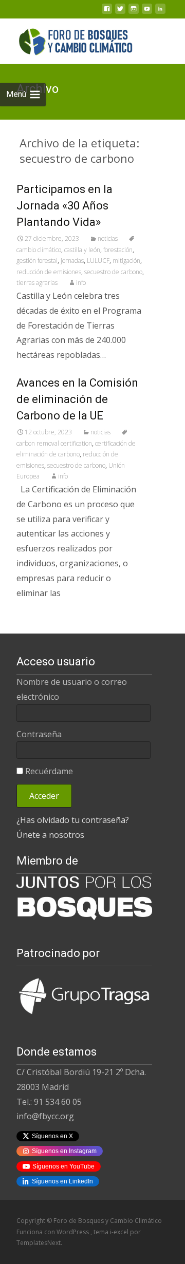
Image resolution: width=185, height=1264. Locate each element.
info (81, 282)
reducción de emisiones (48, 271)
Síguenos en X (52, 1136)
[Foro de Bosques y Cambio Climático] (67, 39)
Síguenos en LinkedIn (62, 1181)
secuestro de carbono (113, 271)
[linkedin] (160, 11)
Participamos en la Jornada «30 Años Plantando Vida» (64, 205)
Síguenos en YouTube (63, 1166)
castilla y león (82, 249)
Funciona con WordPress (53, 1232)
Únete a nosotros (50, 834)
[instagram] (133, 11)
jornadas (72, 260)
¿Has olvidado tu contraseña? (72, 820)
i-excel (120, 1232)
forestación (118, 249)
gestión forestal (37, 260)
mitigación (126, 260)
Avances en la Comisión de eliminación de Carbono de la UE (77, 399)
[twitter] (120, 11)
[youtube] (147, 11)
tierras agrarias (37, 282)
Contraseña (39, 734)
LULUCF (98, 260)
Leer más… (38, 613)
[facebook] (107, 11)
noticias (108, 238)
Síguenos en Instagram (64, 1151)
